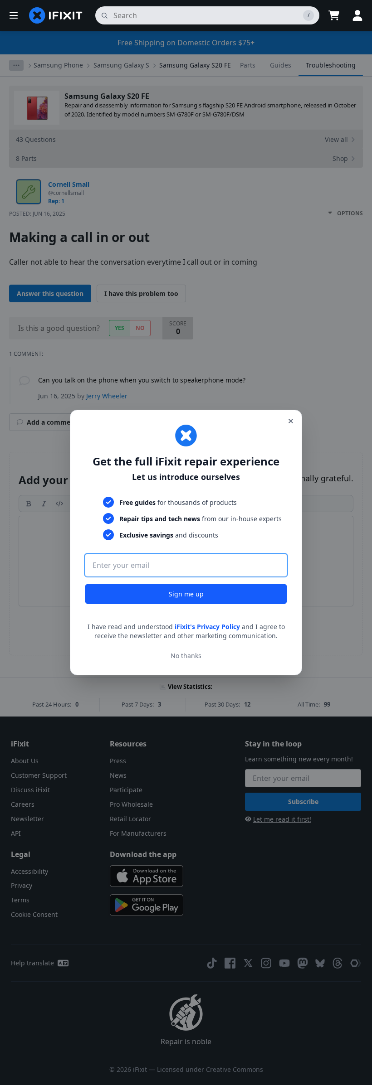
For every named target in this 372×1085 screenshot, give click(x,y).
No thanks (186, 655)
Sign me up (186, 594)
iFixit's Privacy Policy (207, 626)
